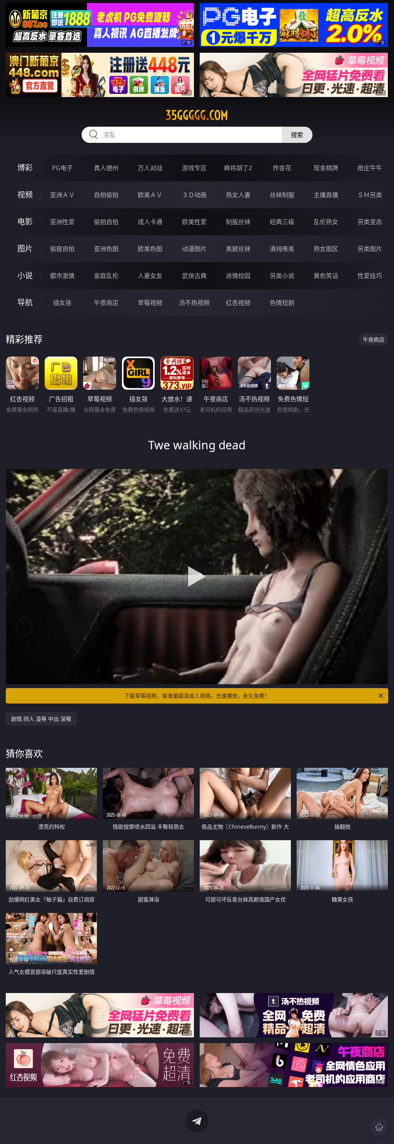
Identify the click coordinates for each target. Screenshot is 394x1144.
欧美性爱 (194, 222)
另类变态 (369, 222)
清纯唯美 (282, 249)
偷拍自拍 (106, 222)
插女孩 (62, 302)
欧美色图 (150, 249)
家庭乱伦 (106, 275)
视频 (25, 194)
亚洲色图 (106, 249)
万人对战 (150, 168)
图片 (25, 248)
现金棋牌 (326, 168)
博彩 (25, 167)
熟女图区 (326, 249)
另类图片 (369, 249)
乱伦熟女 (326, 222)
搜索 (297, 135)
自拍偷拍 (106, 195)
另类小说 (282, 275)
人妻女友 (150, 275)
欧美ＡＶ (150, 195)
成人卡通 (150, 222)
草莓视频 (150, 302)
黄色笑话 (326, 275)
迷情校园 (238, 275)
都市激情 (62, 275)
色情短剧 (282, 302)
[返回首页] (379, 1127)
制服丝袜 (238, 222)
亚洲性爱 (62, 222)
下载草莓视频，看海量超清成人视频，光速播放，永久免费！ (197, 695)
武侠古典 (194, 275)
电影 (25, 221)
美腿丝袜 (238, 249)
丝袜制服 (282, 195)
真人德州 (106, 168)
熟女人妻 (238, 195)
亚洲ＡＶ (62, 195)
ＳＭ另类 (369, 195)
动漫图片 (194, 249)
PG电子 (62, 168)
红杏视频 (238, 302)
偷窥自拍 (62, 249)
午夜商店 (106, 302)
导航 (25, 302)
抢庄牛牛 (369, 168)
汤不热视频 (194, 302)
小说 (25, 275)
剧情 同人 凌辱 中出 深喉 (41, 718)
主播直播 (326, 195)
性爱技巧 (369, 275)
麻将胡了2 (238, 168)
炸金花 (282, 168)
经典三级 (282, 222)
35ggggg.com (196, 115)
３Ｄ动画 (194, 195)
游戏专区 (194, 168)
